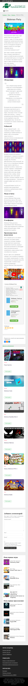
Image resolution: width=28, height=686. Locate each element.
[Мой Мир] (9, 342)
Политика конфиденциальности (10, 664)
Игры (5, 414)
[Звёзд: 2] (7, 328)
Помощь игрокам (7, 673)
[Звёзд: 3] (9, 328)
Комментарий (7, 519)
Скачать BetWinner (7, 654)
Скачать (13, 306)
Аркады (5, 362)
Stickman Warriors (9, 442)
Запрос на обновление (8, 346)
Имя (5, 532)
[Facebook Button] (4, 1)
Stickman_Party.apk (16, 298)
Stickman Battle (8, 494)
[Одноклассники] (7, 342)
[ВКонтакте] (5, 342)
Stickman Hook (8, 391)
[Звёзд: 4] (11, 328)
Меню (6, 10)
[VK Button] (10, 1)
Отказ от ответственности (9, 660)
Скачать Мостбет (7, 650)
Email (5, 537)
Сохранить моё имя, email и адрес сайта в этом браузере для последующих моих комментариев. (12, 544)
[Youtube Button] (8, 1)
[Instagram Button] (6, 1)
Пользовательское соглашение (10, 662)
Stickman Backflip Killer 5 (11, 417)
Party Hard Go (8, 365)
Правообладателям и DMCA (9, 675)
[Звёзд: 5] (13, 328)
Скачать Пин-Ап (6, 652)
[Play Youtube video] (14, 274)
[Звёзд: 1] (5, 328)
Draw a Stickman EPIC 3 (10, 468)
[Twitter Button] (3, 1)
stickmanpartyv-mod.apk (15, 311)
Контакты (5, 671)
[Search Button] (12, 1)
